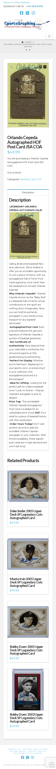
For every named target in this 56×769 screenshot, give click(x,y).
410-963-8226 (34, 6)
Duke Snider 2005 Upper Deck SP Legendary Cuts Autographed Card (26, 514)
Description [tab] (28, 192)
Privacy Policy (37, 751)
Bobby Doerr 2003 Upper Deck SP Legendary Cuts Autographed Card (26, 718)
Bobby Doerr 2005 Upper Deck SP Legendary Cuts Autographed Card (26, 650)
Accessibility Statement (28, 753)
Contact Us (14, 749)
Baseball (24, 179)
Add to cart (29, 501)
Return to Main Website (16, 2)
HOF (39, 179)
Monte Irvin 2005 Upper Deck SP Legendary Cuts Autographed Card (26, 582)
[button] (49, 36)
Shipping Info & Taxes (35, 749)
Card (32, 179)
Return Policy (18, 751)
